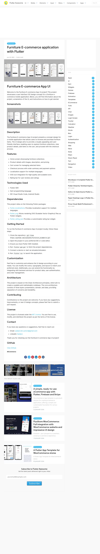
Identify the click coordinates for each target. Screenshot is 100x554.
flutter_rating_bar (16, 219)
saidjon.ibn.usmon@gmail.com (26, 331)
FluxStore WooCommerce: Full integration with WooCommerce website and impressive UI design (47, 425)
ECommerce (11, 43)
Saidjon (20, 334)
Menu (60, 3)
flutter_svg (14, 213)
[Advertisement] (50, 22)
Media (33, 3)
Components (71, 3)
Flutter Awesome (16, 3)
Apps (82, 3)
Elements (43, 3)
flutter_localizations (17, 208)
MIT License (36, 315)
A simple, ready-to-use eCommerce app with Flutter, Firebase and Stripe (46, 392)
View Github (11, 348)
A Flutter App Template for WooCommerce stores (46, 451)
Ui (25, 3)
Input (52, 3)
